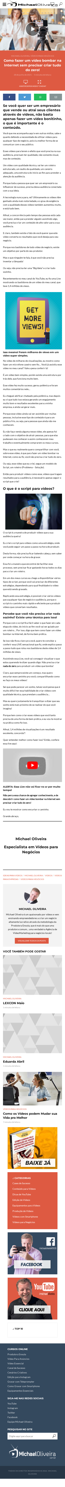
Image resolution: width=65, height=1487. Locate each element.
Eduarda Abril (13, 1061)
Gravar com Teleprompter (21, 1381)
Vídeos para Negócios (42, 56)
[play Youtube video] (32, 765)
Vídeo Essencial (16, 1363)
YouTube (12, 1403)
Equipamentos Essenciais (20, 1390)
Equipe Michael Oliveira (20, 1421)
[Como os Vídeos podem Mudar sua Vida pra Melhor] (32, 1088)
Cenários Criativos (17, 1372)
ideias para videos (12, 875)
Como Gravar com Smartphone (24, 1386)
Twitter (11, 1412)
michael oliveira (33, 875)
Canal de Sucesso (16, 1367)
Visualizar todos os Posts (32, 940)
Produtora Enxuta (17, 1354)
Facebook (13, 1417)
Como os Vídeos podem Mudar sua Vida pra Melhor (30, 1116)
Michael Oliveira (20, 56)
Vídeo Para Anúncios (18, 1358)
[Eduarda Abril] (32, 1033)
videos (48, 875)
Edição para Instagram (19, 1377)
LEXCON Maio (13, 1003)
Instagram (13, 1408)
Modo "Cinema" (39, 86)
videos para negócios (32, 879)
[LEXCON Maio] (32, 975)
